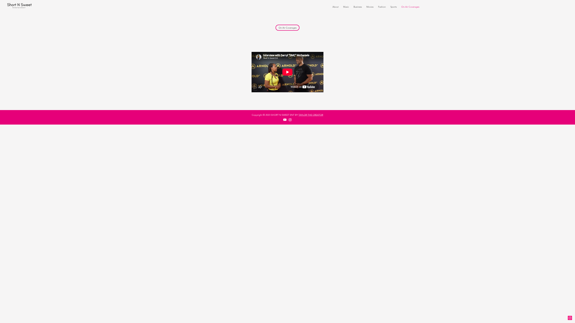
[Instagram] (570, 318)
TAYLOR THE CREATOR (310, 114)
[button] (287, 28)
